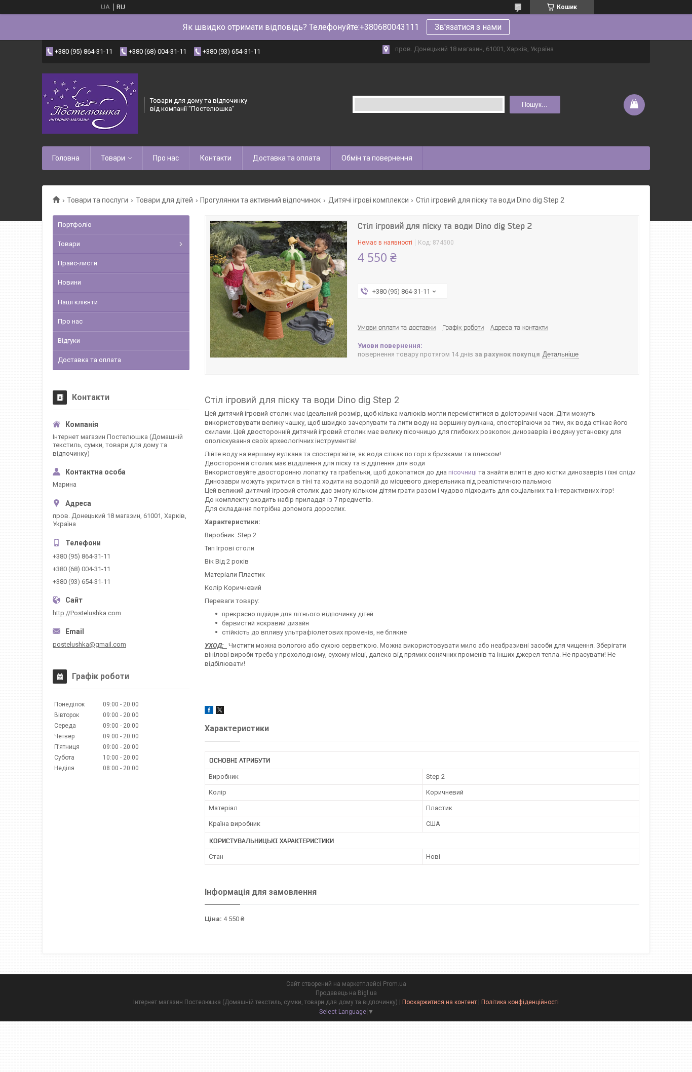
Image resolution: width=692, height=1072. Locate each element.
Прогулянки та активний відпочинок (260, 200)
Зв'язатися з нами (468, 27)
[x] (220, 712)
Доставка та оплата (286, 158)
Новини (69, 282)
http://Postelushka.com (87, 613)
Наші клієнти (78, 302)
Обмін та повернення (376, 158)
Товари (113, 158)
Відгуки (69, 340)
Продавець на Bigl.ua (346, 993)
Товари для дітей (164, 200)
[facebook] (209, 712)
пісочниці (462, 472)
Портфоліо (75, 224)
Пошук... (535, 104)
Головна (66, 158)
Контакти (216, 158)
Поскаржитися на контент (439, 1002)
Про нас (166, 158)
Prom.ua (394, 983)
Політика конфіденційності (520, 1002)
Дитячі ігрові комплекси (368, 200)
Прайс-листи (77, 263)
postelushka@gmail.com (89, 644)
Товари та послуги (97, 200)
